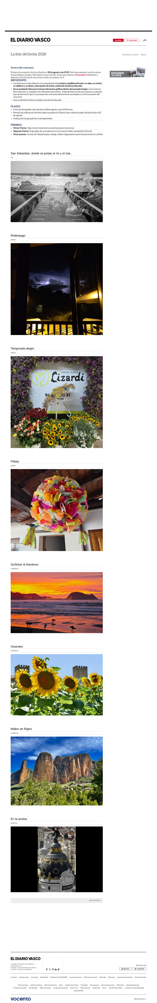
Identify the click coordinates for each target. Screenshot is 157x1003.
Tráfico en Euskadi (45, 988)
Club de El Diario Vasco (115, 988)
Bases (143, 54)
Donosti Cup (74, 988)
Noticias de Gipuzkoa (107, 985)
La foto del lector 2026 (28, 54)
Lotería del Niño (79, 991)
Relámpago (18, 235)
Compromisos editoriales (125, 977)
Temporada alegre (22, 348)
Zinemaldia (84, 985)
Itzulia (104, 988)
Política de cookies (140, 977)
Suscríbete (118, 40)
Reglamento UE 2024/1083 (58, 977)
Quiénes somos (24, 977)
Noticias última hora (50, 985)
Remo (61, 985)
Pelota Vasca (120, 985)
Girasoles (17, 646)
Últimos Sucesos (23, 985)
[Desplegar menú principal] (144, 40)
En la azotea (19, 819)
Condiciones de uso (75, 977)
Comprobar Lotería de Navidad (134, 988)
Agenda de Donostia (132, 985)
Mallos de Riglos (21, 728)
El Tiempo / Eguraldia (19, 988)
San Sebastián (33, 988)
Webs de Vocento (139, 999)
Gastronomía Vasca (36, 985)
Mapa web (111, 977)
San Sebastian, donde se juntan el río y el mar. (41, 153)
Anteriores (94, 900)
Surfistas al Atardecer (25, 564)
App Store (126, 969)
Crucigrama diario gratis (60, 988)
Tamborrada (96, 988)
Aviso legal (34, 977)
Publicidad (102, 977)
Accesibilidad (44, 977)
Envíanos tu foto (130, 54)
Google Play (140, 969)
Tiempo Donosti (85, 988)
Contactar (14, 977)
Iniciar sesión (133, 40)
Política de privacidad (90, 977)
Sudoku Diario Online (71, 985)
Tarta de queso (94, 985)
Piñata (15, 461)
